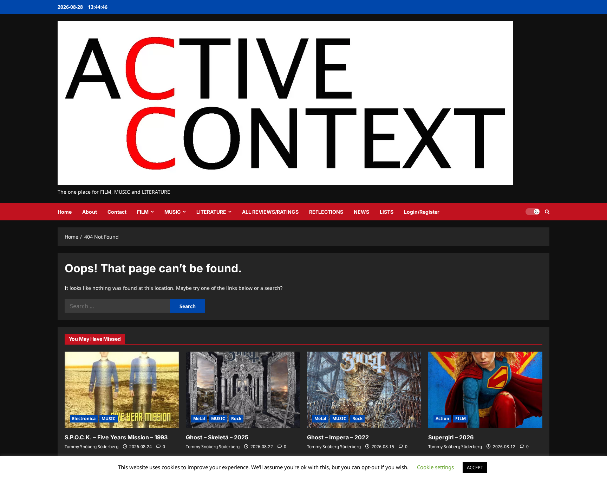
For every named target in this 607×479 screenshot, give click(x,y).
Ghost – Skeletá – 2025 (217, 437)
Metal (199, 418)
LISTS (386, 212)
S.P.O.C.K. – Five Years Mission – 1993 (116, 437)
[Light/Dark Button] (533, 211)
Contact (116, 212)
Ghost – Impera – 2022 (338, 437)
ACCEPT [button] (475, 467)
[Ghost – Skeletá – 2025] (243, 390)
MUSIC (172, 212)
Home (65, 212)
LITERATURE (211, 212)
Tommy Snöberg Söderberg (91, 447)
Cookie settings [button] (435, 467)
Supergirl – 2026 (451, 437)
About (89, 212)
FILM (143, 212)
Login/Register (421, 212)
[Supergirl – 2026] (485, 390)
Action (442, 418)
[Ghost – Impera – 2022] (364, 390)
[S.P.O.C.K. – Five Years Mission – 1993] (122, 390)
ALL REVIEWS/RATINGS (270, 212)
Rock (236, 418)
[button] (547, 212)
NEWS (361, 212)
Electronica (84, 418)
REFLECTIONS (326, 212)
